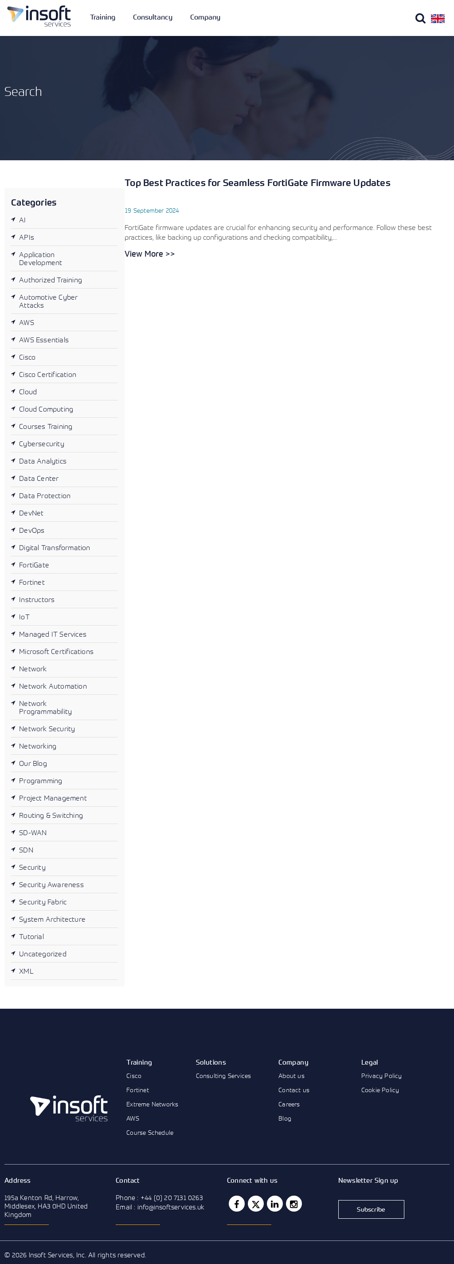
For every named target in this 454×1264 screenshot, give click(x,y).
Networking (37, 745)
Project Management (53, 797)
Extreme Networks (152, 1104)
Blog (284, 1118)
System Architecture (52, 919)
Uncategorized (43, 953)
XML (26, 971)
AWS (26, 322)
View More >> (150, 253)
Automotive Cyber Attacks (48, 301)
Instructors (37, 599)
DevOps (31, 530)
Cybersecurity (41, 443)
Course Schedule (149, 1132)
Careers (289, 1104)
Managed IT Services (52, 634)
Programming (40, 780)
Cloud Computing (46, 408)
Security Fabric (43, 901)
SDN (26, 849)
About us (291, 1075)
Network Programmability (45, 707)
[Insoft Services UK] (39, 16)
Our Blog (33, 763)
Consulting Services (223, 1075)
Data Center (39, 478)
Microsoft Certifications (56, 651)
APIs (26, 237)
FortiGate (34, 564)
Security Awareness (51, 884)
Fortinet (32, 582)
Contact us (293, 1090)
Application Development (40, 258)
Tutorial (31, 936)
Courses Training (45, 426)
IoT (24, 616)
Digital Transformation (54, 547)
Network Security (47, 728)
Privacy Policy (381, 1075)
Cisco (27, 357)
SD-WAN (33, 832)
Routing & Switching (51, 815)
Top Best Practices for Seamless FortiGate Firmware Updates (258, 182)
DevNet (31, 512)
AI (22, 219)
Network (33, 668)
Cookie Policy (380, 1090)
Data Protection (44, 495)
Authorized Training (50, 279)
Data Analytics (43, 460)
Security (32, 867)
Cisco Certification (47, 374)
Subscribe (371, 1209)
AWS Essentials (44, 339)
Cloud (28, 391)
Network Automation (53, 686)
